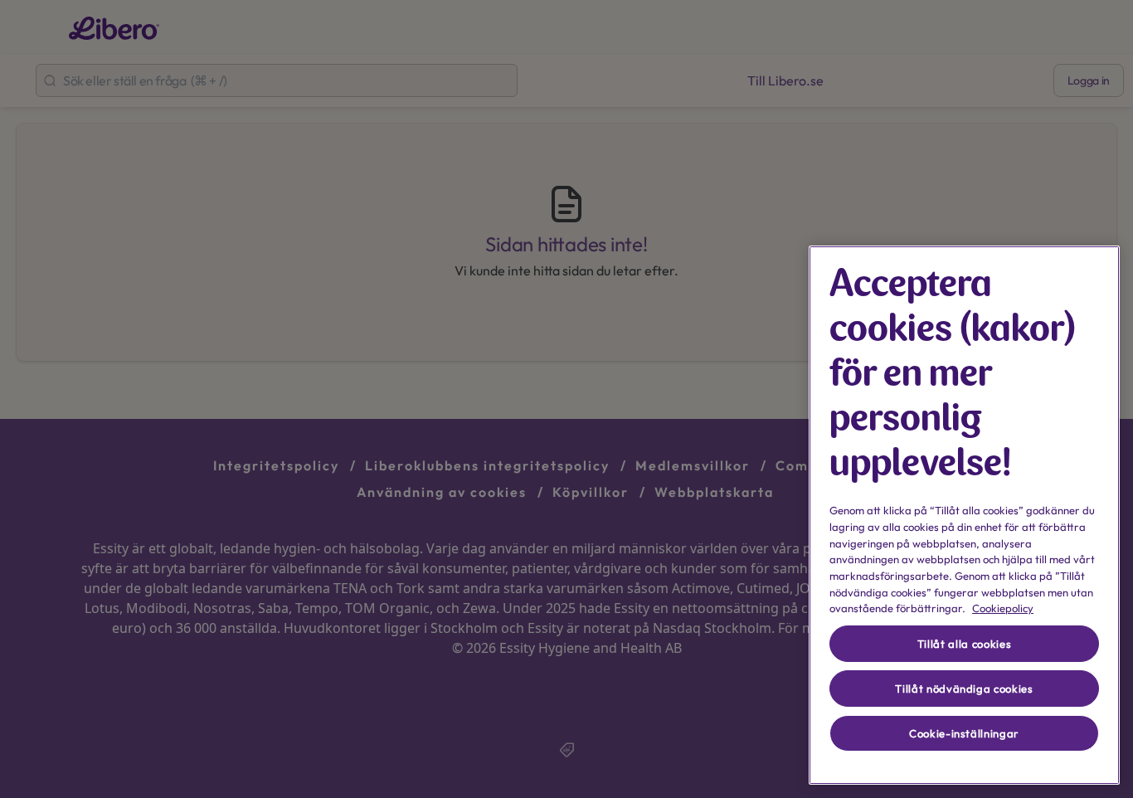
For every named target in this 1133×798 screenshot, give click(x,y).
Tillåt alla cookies (964, 643)
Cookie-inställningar (964, 733)
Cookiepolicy (1002, 608)
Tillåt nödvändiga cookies (964, 688)
